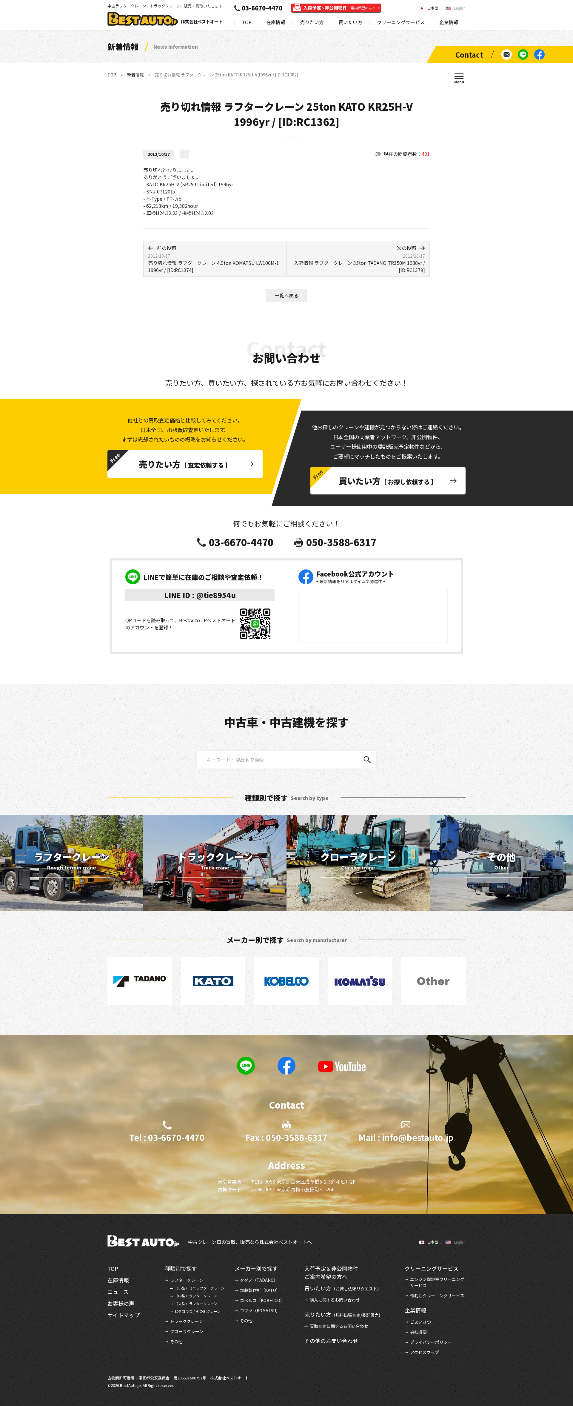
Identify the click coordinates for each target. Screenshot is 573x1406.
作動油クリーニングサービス (437, 1296)
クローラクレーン (186, 1331)
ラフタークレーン (186, 1280)
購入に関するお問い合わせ (335, 1300)
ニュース (118, 1292)
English (460, 7)
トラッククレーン (186, 1321)
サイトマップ (123, 1315)
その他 (176, 1341)
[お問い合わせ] (506, 54)
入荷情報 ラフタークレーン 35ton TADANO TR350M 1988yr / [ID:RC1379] (359, 258)
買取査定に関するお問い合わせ (339, 1326)
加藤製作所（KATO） (260, 1290)
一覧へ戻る (286, 295)
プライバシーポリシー (431, 1342)
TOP (247, 22)
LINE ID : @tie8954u (200, 595)
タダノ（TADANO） (259, 1280)
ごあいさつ (420, 1322)
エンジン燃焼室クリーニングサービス (437, 1282)
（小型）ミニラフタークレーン (199, 1287)
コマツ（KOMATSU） (260, 1310)
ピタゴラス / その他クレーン (198, 1311)
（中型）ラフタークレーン (196, 1295)
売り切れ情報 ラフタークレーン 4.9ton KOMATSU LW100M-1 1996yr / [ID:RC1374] (213, 258)
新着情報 (135, 75)
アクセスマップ (424, 1352)
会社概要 (418, 1332)
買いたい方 (350, 22)
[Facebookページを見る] (539, 54)
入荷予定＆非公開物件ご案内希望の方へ (331, 1272)
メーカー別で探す (256, 1268)
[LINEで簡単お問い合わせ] (523, 54)
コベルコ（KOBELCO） (262, 1300)
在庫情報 (275, 22)
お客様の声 (120, 1303)
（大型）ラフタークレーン (196, 1303)
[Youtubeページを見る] (342, 1066)
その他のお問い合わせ (331, 1340)
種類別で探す (181, 1268)
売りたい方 (312, 22)
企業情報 (448, 22)
